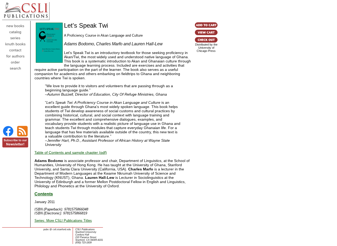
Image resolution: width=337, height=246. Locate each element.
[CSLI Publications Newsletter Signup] (15, 146)
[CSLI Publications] (8, 136)
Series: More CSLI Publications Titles (63, 221)
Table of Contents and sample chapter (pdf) (70, 152)
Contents (43, 194)
